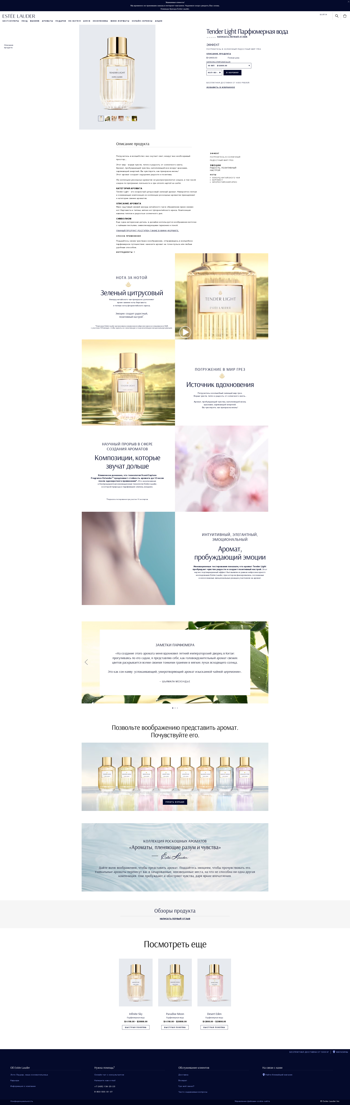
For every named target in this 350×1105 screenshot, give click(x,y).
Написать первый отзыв (232, 37)
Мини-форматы (120, 21)
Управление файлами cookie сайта (252, 1101)
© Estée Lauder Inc (330, 1101)
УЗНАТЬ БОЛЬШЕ (175, 802)
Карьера (14, 1080)
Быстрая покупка (136, 1027)
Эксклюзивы (100, 21)
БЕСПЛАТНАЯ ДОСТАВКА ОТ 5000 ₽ (309, 1052)
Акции (158, 21)
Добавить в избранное (220, 87)
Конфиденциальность (22, 1101)
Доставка (183, 1074)
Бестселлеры (11, 21)
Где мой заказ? (186, 1086)
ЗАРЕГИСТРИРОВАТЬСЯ (218, 62)
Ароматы (47, 21)
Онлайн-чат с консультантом (109, 1074)
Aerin (86, 21)
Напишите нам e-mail (104, 1080)
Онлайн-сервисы (142, 21)
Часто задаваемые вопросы (192, 1092)
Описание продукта (8, 46)
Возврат (182, 1080)
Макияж (35, 21)
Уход (25, 21)
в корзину (232, 73)
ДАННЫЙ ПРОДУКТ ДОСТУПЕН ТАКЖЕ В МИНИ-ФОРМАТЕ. (147, 230)
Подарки (61, 21)
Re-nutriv (74, 21)
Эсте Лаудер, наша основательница (29, 1074)
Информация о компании (23, 1086)
